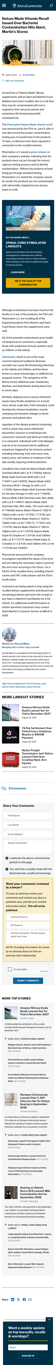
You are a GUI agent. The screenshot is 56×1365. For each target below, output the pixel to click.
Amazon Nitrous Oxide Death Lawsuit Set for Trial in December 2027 (36, 710)
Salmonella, (20, 687)
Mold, (12, 687)
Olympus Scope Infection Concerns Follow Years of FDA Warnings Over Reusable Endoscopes (27, 1171)
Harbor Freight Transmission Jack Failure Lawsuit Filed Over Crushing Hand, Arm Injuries (37, 757)
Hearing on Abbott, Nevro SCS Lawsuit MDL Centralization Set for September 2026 (35, 1192)
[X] (18, 1299)
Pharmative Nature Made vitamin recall (30, 124)
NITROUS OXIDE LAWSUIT (33, 1039)
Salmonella (8, 356)
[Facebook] (24, 1299)
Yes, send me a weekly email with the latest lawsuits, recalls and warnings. (30, 871)
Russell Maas (29, 75)
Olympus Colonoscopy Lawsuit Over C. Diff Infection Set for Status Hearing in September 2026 (35, 1101)
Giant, (44, 683)
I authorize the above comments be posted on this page (29, 860)
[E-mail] (30, 1299)
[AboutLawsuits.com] (27, 5)
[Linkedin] (12, 1299)
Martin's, (5, 687)
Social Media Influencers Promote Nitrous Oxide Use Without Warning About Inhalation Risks (28, 1077)
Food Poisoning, (33, 683)
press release (38, 152)
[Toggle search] (51, 5)
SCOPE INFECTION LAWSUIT (34, 1135)
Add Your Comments (14, 81)
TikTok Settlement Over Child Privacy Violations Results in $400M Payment (37, 733)
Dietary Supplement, (16, 683)
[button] (28, 283)
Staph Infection (33, 687)
